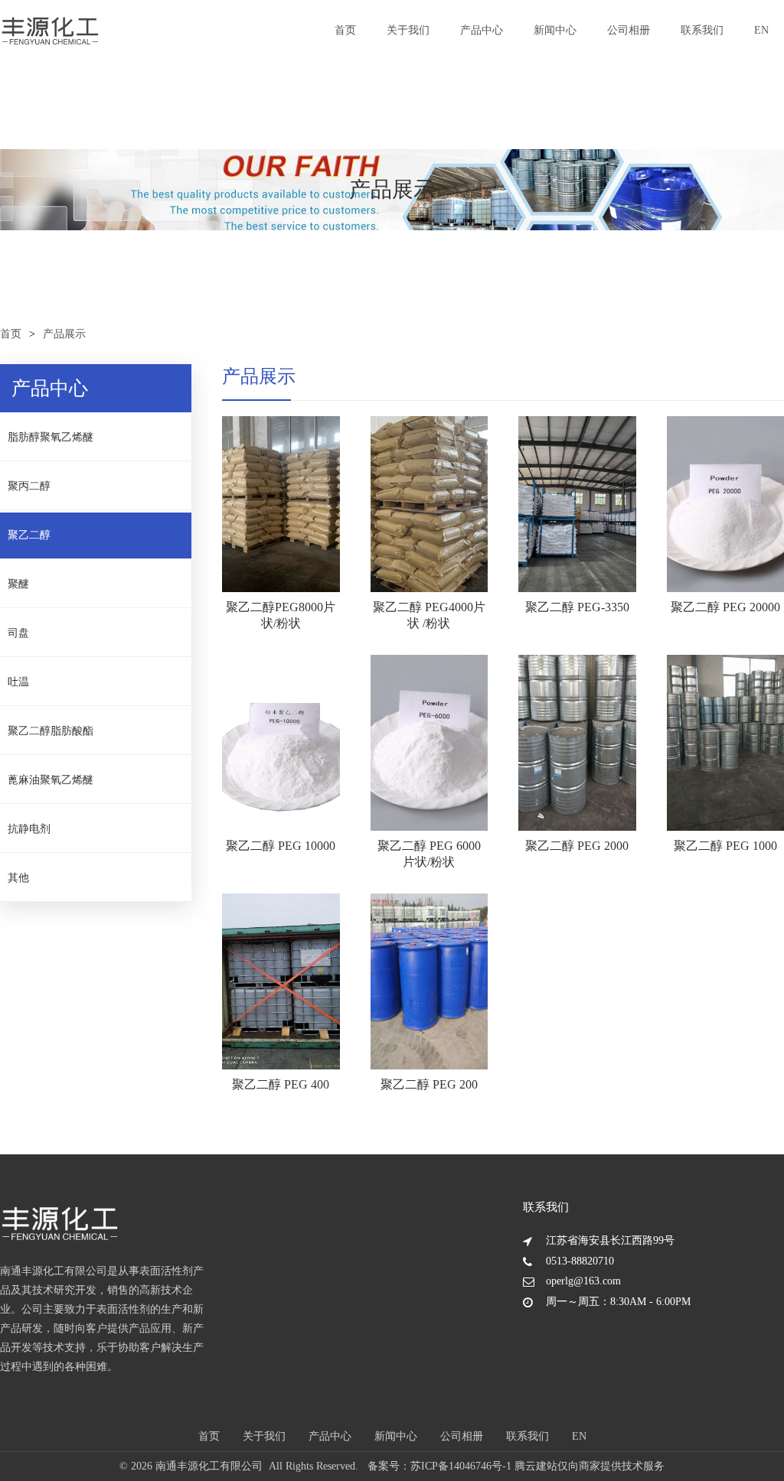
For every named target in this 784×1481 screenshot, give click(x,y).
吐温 (18, 682)
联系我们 (702, 30)
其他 (18, 878)
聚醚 (18, 584)
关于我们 (408, 30)
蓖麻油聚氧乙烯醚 (50, 780)
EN (761, 30)
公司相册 (628, 30)
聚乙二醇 (29, 535)
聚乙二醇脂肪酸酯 (50, 731)
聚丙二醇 (29, 486)
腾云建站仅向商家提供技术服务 (589, 1466)
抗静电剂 (29, 829)
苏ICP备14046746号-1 (460, 1466)
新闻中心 (555, 30)
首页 (345, 30)
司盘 (18, 633)
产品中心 (481, 30)
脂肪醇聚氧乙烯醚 (50, 437)
